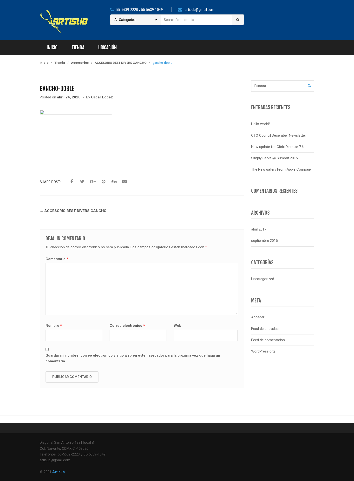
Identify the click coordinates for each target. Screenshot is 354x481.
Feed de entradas (265, 329)
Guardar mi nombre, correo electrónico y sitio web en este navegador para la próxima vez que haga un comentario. (133, 358)
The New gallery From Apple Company (281, 169)
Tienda (78, 48)
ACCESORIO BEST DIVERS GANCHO (120, 62)
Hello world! (260, 124)
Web (177, 325)
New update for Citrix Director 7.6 (277, 147)
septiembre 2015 (264, 240)
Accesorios (80, 62)
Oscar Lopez (102, 97)
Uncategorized (262, 279)
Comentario (57, 259)
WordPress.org (263, 351)
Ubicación (107, 48)
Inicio (52, 48)
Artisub (58, 472)
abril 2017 (258, 229)
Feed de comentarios (268, 340)
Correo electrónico (127, 325)
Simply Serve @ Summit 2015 (274, 158)
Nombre (54, 325)
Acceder (257, 317)
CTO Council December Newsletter (278, 135)
